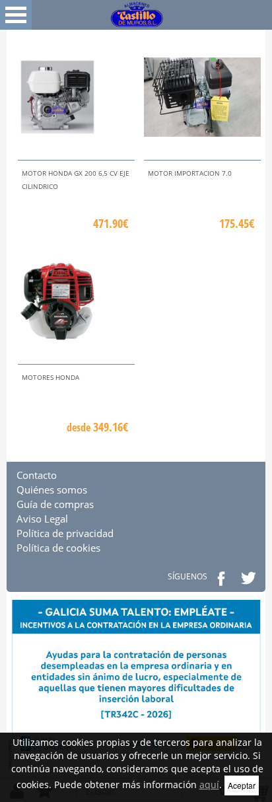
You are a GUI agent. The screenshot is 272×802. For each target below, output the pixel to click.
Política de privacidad (65, 533)
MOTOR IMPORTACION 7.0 (190, 173)
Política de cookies (58, 547)
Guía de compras (55, 504)
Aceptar (241, 785)
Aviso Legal (42, 518)
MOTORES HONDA (50, 377)
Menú (16, 15)
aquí (209, 784)
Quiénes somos (52, 489)
